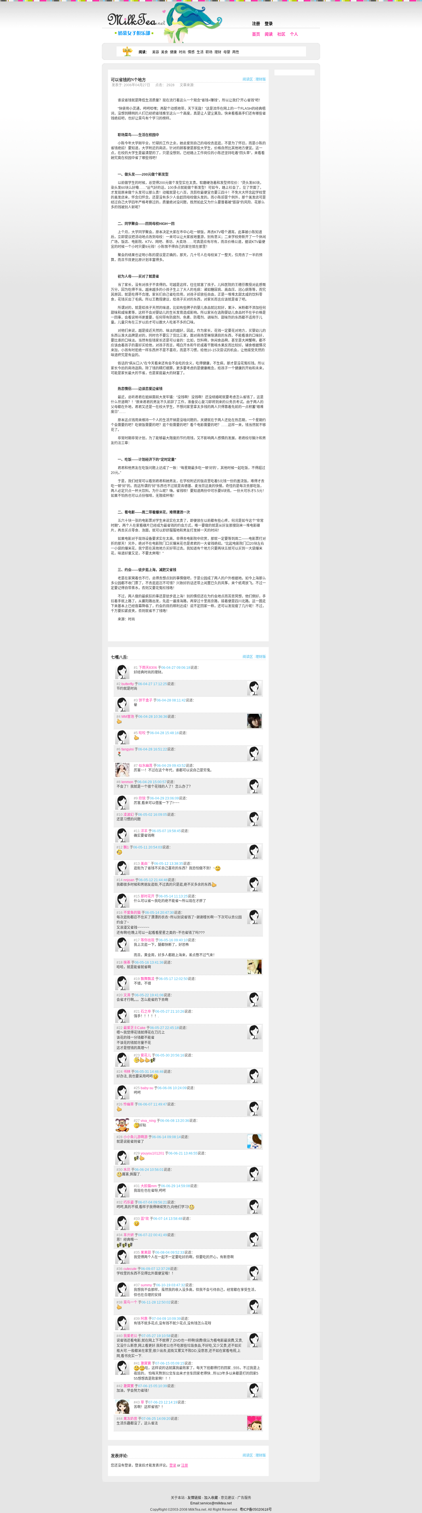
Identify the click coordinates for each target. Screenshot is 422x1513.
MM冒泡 (127, 717)
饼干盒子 (145, 700)
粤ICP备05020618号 (256, 1510)
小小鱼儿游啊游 (135, 1137)
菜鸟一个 (130, 1302)
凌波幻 (128, 815)
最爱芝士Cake (134, 1028)
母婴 (226, 52)
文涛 (126, 995)
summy (146, 1285)
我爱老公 (130, 1336)
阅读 (269, 34)
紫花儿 (146, 1055)
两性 (235, 52)
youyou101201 (152, 1153)
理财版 (260, 79)
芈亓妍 (128, 1235)
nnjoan (128, 880)
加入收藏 (211, 1498)
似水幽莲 (145, 766)
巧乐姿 (128, 1202)
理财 (217, 52)
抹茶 (126, 963)
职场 (209, 52)
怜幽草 (128, 1104)
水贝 (126, 1170)
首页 (256, 34)
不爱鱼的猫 (132, 913)
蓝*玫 (145, 1219)
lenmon (127, 782)
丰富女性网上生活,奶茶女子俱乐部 (138, 26)
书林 (126, 1072)
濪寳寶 (146, 1363)
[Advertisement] (211, 1488)
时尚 (182, 52)
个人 (294, 34)
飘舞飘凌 (147, 979)
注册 (256, 23)
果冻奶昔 (130, 1419)
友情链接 (194, 1498)
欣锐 (142, 798)
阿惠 (144, 1319)
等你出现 (147, 940)
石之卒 (146, 1012)
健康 (173, 52)
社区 (281, 34)
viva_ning (148, 1121)
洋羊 (144, 831)
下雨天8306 (148, 668)
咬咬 (142, 733)
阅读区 (248, 79)
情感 (191, 52)
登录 (269, 23)
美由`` (145, 864)
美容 (155, 52)
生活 (200, 52)
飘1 (126, 847)
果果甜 (146, 1253)
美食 (164, 52)
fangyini (127, 749)
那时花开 (147, 896)
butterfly (127, 684)
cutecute (130, 1269)
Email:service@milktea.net (211, 1503)
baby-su (147, 1088)
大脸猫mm (149, 1186)
